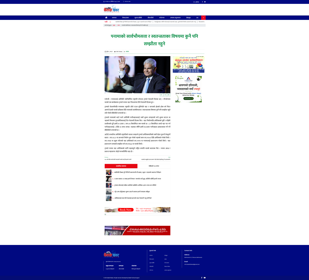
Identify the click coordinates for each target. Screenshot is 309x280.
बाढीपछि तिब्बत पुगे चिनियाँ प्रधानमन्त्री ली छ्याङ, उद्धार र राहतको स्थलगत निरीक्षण (118, 22)
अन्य (203, 18)
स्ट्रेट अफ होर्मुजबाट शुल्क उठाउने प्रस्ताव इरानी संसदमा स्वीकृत (132, 191)
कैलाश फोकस (167, 266)
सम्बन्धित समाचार (121, 166)
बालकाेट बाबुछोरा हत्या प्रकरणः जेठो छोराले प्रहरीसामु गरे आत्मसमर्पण (155, 160)
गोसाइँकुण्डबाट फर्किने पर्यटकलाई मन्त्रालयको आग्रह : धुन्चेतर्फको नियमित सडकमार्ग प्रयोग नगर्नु (159, 22)
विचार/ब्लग (125, 17)
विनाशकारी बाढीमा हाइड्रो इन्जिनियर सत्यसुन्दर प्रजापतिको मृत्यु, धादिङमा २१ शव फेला (201, 22)
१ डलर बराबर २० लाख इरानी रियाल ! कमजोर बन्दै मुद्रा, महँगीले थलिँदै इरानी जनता (137, 178)
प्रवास (119, 25)
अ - (161, 95)
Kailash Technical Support (133, 278)
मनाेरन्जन (161, 17)
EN (197, 17)
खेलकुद (188, 17)
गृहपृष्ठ (106, 18)
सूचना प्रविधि (138, 17)
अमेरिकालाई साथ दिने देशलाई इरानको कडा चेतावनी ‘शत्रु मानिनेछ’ (133, 198)
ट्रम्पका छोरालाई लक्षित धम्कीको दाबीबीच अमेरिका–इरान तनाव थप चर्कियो (135, 185)
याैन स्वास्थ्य (166, 263)
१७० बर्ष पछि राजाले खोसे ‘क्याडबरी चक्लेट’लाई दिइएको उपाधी (118, 160)
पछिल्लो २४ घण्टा (154, 166)
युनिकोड (197, 2)
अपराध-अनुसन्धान (175, 17)
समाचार (114, 17)
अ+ (169, 95)
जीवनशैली (150, 17)
